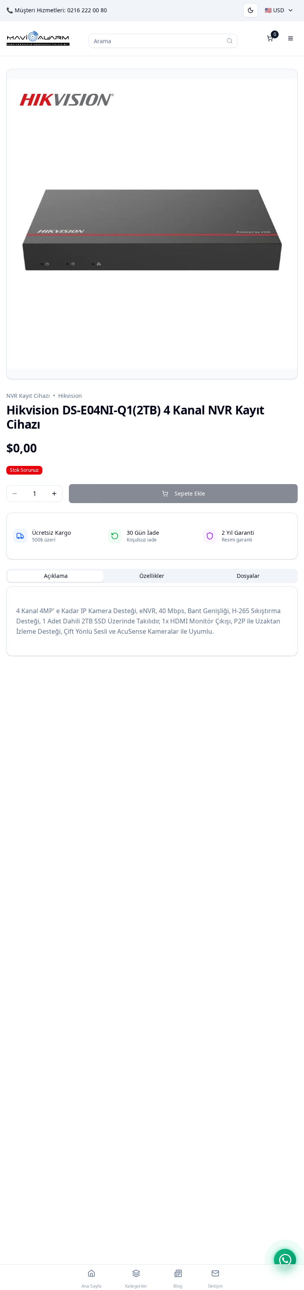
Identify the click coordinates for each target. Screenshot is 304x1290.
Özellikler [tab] (151, 575)
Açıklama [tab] (56, 575)
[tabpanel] (152, 621)
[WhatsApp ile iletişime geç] (285, 1260)
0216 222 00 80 (87, 10)
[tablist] (152, 576)
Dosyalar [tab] (248, 575)
